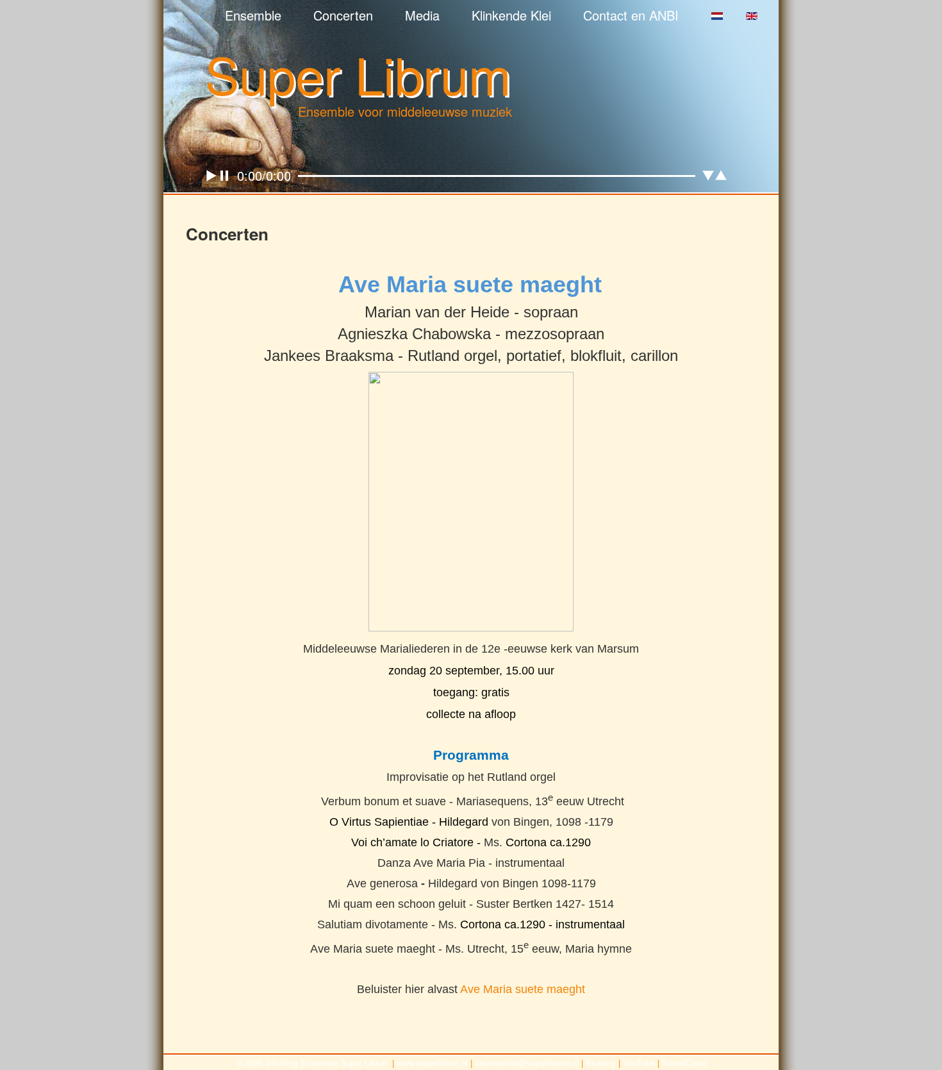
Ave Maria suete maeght (522, 989)
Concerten (343, 15)
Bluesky (601, 1063)
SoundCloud (684, 1063)
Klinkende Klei (511, 15)
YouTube (639, 1063)
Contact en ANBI (631, 15)
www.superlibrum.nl (432, 1063)
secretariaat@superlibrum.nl (527, 1063)
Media (422, 15)
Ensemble (253, 15)
